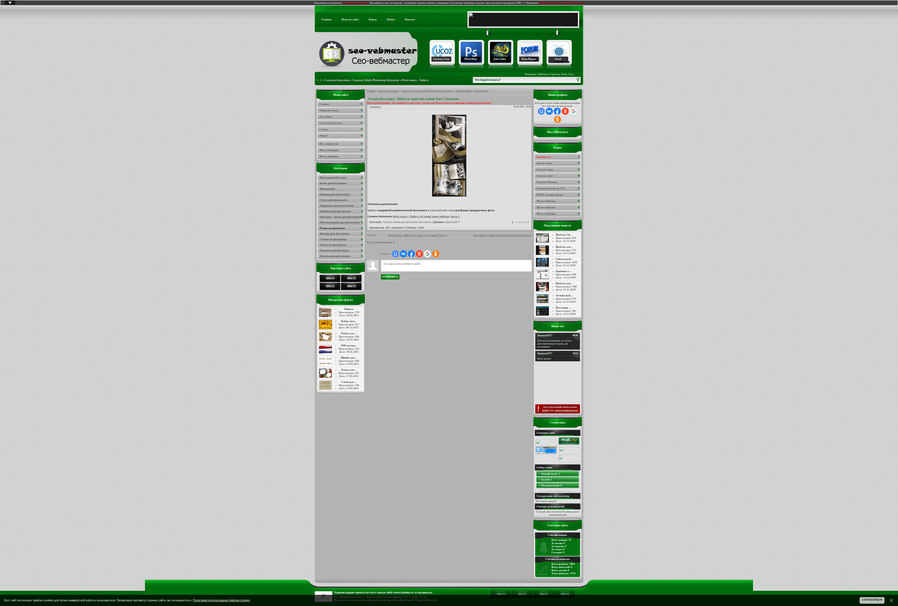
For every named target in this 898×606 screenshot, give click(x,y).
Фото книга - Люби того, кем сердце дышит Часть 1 (417, 235)
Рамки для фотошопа (332, 228)
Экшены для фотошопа (335, 256)
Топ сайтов (326, 116)
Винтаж (348, 309)
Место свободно (545, 201)
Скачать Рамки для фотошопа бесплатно (407, 222)
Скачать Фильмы (547, 182)
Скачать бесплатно (337, 80)
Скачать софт (544, 175)
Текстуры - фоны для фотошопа (340, 216)
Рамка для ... (349, 333)
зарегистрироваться (566, 410)
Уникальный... (564, 259)
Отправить (390, 276)
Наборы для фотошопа (335, 194)
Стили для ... (348, 381)
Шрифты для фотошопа (335, 211)
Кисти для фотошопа (333, 183)
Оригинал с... (563, 271)
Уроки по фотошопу (333, 245)
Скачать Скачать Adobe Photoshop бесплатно (427, 90)
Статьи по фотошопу (333, 239)
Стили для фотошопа (333, 200)
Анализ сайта (544, 163)
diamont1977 (452, 222)
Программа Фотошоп (333, 177)
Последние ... (563, 307)
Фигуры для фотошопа (334, 233)
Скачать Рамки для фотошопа (472, 90)
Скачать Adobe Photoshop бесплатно (375, 80)
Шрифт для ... (349, 357)
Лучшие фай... (564, 295)
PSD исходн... (349, 345)
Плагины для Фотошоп (334, 250)
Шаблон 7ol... (564, 234)
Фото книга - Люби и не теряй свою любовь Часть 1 (426, 216)
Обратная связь (328, 110)
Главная (371, 90)
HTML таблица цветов (549, 194)
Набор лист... (348, 321)
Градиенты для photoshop (337, 205)
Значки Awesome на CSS (550, 188)
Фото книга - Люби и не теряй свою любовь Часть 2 (502, 235)
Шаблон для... (564, 246)
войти (545, 410)
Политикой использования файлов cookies (221, 600)
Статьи (323, 129)
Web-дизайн (327, 188)
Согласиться (872, 599)
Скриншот (375, 106)
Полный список (546, 501)
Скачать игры (544, 169)
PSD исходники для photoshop (339, 222)
